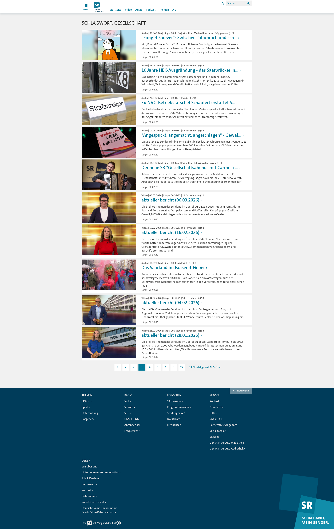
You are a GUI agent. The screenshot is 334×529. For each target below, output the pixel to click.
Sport (85, 407)
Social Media (217, 431)
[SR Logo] (98, 6)
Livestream (173, 419)
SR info (86, 401)
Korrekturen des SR (93, 502)
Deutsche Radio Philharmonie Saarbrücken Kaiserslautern (99, 510)
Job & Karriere (90, 478)
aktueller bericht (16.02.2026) (170, 232)
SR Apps (214, 437)
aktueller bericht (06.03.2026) (170, 200)
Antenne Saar (132, 425)
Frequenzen (131, 431)
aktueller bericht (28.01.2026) (170, 335)
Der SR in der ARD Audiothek (227, 448)
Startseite (115, 10)
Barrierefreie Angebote (223, 425)
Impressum (88, 484)
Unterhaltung (90, 413)
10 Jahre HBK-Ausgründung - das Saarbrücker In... (189, 70)
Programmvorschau (179, 407)
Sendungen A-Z (176, 413)
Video (128, 10)
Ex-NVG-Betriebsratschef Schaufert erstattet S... (188, 102)
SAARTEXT (216, 419)
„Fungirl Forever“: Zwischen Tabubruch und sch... (189, 38)
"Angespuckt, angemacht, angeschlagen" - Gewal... (191, 135)
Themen (164, 10)
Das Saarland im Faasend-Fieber (173, 268)
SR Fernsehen (175, 401)
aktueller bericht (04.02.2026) (170, 303)
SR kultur (129, 407)
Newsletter (216, 407)
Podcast (151, 10)
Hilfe (212, 413)
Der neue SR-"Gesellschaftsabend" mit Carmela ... (189, 167)
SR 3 (126, 413)
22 (181, 367)
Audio (138, 10)
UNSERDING (131, 419)
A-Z (174, 10)
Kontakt (214, 401)
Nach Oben (243, 390)
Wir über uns (89, 466)
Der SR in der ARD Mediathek (227, 442)
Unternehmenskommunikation (100, 472)
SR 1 (126, 401)
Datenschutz (89, 496)
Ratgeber (87, 419)
